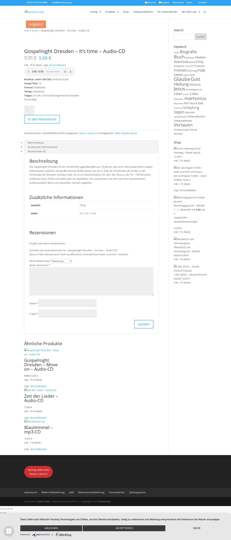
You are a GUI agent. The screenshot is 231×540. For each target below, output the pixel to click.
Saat (200, 103)
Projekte (110, 12)
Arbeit (176, 52)
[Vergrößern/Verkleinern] (1, 508)
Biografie (188, 51)
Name (33, 303)
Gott (195, 79)
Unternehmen (196, 116)
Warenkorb (178, 3)
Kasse (189, 3)
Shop (126, 12)
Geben (178, 75)
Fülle (201, 70)
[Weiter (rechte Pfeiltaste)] (4, 512)
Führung (192, 70)
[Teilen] (8, 508)
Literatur (179, 99)
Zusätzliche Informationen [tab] (42, 147)
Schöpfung (191, 107)
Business (190, 57)
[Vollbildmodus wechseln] (4, 508)
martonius (195, 98)
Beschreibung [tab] (35, 142)
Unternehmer (183, 121)
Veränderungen (182, 129)
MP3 (117, 133)
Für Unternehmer (167, 12)
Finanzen (199, 66)
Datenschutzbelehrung (91, 492)
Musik (133, 133)
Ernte (187, 66)
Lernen (186, 94)
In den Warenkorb (42, 119)
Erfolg (199, 62)
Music (35, 30)
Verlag (94, 12)
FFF (191, 66)
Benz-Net (44, 501)
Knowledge (191, 89)
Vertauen (183, 125)
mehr (196, 528)
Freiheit (180, 70)
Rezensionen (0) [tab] (37, 151)
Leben (178, 94)
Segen (179, 111)
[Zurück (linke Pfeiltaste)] (1, 512)
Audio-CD (92, 133)
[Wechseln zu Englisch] (164, 4)
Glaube (125, 133)
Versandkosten (57, 65)
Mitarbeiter (178, 103)
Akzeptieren (124, 528)
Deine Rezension (39, 265)
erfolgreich (179, 66)
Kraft (200, 89)
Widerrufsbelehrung (53, 492)
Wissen (193, 129)
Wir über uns (189, 12)
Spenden (190, 112)
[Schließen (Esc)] (11, 508)
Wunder (178, 133)
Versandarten (117, 492)
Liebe (194, 94)
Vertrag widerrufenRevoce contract (38, 471)
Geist (186, 74)
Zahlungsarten (137, 492)
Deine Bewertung (40, 261)
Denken (200, 57)
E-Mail (34, 313)
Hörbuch (195, 84)
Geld (192, 74)
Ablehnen (51, 528)
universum (180, 116)
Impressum (30, 492)
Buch (179, 57)
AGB (71, 492)
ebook (192, 61)
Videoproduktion (143, 12)
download (181, 62)
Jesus (179, 88)
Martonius (104, 501)
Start (27, 30)
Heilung (181, 84)
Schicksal (178, 108)
